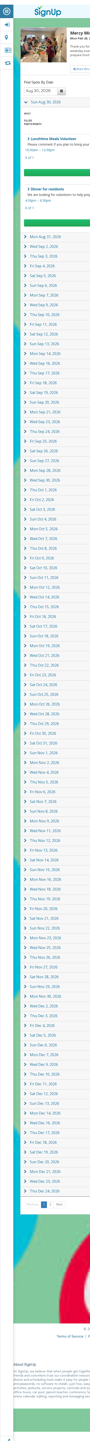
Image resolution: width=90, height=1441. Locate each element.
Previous (33, 1204)
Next (59, 1204)
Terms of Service (70, 1336)
